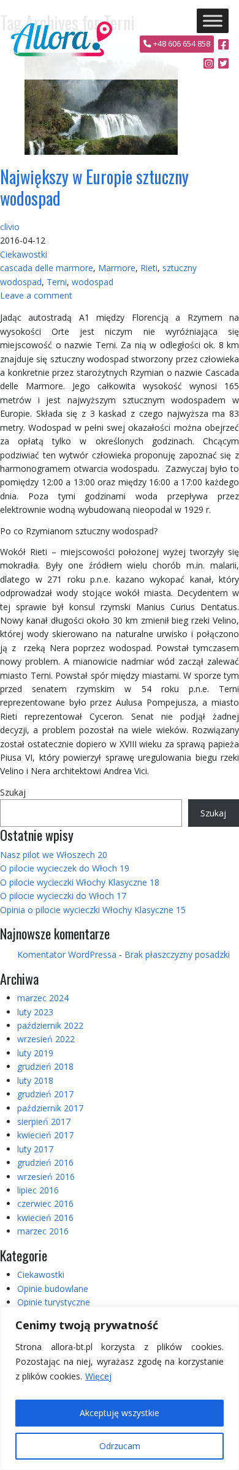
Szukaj (13, 792)
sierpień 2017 (43, 1121)
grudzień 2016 (45, 1162)
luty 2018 (35, 1080)
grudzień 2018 (45, 1066)
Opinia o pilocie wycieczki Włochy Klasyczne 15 (93, 910)
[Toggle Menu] (212, 20)
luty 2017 (35, 1149)
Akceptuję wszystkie (119, 1413)
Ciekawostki (23, 254)
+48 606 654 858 (180, 44)
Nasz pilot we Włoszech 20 (53, 854)
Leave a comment (36, 295)
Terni (57, 282)
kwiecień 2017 (45, 1135)
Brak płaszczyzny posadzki (177, 954)
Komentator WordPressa (66, 954)
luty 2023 (35, 1012)
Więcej (98, 1376)
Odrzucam (119, 1446)
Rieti (148, 268)
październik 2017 (50, 1108)
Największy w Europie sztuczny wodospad (94, 187)
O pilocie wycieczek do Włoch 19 (64, 868)
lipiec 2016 (38, 1190)
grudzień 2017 (45, 1094)
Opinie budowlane (52, 1288)
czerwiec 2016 (45, 1203)
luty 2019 (35, 1053)
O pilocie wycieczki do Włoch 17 (63, 895)
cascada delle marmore (46, 268)
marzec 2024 (43, 998)
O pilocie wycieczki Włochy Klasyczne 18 (79, 882)
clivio (10, 227)
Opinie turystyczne (53, 1302)
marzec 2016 (43, 1231)
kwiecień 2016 (45, 1217)
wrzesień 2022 (46, 1039)
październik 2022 (50, 1025)
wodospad (92, 282)
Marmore (116, 268)
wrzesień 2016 (46, 1176)
